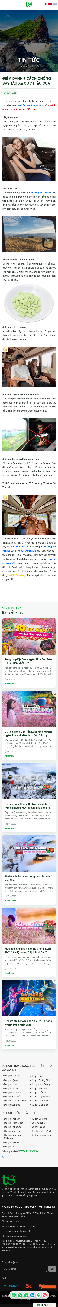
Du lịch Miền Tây (39, 1092)
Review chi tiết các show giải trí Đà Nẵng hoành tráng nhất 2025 (28, 1022)
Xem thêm (9, 683)
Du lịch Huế (37, 1076)
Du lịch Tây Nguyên (40, 1096)
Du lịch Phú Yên (39, 1088)
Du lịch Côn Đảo (12, 1104)
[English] (45, 4)
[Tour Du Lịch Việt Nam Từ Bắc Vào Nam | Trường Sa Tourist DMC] (29, 5)
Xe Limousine (38, 1122)
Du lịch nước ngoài (15, 1113)
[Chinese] (50, 4)
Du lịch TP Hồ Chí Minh (15, 1100)
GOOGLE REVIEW (27, 1151)
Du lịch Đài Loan (12, 1142)
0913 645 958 (12, 1221)
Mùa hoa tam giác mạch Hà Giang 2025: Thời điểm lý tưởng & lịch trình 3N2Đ (28, 950)
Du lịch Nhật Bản (12, 1130)
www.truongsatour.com (17, 1235)
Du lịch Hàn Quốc (12, 1126)
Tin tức (35, 65)
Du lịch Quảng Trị (39, 1100)
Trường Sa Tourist (13, 1295)
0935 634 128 (12, 1226)
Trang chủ (24, 65)
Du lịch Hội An (11, 1080)
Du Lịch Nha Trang (40, 1084)
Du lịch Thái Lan (12, 1118)
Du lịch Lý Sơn (11, 1084)
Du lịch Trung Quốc (13, 1122)
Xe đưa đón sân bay (41, 1135)
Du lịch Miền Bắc (39, 1104)
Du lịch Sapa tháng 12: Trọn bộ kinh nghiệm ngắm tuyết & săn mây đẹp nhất (28, 805)
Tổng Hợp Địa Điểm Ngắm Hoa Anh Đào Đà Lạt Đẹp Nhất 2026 (28, 661)
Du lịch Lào (9, 1146)
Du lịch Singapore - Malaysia (13, 1136)
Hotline (44, 1295)
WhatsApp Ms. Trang (20, 1295)
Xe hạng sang (38, 1126)
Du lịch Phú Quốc (12, 1096)
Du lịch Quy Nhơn (12, 1092)
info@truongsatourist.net (18, 1231)
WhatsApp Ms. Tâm (26, 1295)
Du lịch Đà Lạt (11, 1088)
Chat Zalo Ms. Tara (32, 1295)
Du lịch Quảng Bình (40, 1080)
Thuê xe (34, 1113)
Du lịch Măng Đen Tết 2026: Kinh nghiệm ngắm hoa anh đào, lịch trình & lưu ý (28, 733)
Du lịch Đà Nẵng (12, 1075)
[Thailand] (55, 4)
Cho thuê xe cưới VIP (41, 1130)
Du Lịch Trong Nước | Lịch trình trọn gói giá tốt (27, 1067)
